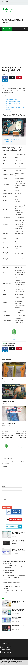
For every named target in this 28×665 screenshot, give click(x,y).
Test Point (4, 65)
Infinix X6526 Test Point (9, 423)
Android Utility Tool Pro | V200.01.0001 (18, 532)
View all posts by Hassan (17, 447)
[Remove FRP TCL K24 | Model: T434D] (6, 625)
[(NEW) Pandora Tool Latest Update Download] (6, 549)
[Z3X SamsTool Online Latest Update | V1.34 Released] (6, 540)
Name (3, 486)
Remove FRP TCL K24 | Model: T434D (18, 626)
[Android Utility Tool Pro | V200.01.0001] (6, 532)
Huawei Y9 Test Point (11, 99)
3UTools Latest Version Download (11, 559)
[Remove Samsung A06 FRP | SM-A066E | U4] (6, 609)
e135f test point (10, 343)
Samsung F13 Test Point (8, 345)
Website (4, 499)
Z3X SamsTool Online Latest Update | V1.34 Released (18, 542)
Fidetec (8, 9)
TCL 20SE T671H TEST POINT (10, 401)
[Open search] (24, 29)
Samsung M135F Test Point (13, 101)
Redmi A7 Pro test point (9, 379)
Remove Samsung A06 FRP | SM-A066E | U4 (18, 609)
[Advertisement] (14, 47)
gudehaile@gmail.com (7, 647)
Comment (5, 466)
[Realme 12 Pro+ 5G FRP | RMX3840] (6, 601)
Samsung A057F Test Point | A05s (14, 111)
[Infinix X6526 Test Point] (14, 414)
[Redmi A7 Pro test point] (14, 369)
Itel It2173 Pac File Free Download (11, 572)
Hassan (13, 73)
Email (3, 493)
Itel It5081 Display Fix (8, 570)
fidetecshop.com (6, 649)
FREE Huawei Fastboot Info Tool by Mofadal (14, 575)
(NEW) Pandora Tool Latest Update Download (18, 549)
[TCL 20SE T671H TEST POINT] (14, 392)
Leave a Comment (20, 73)
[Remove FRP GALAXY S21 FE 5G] (6, 617)
